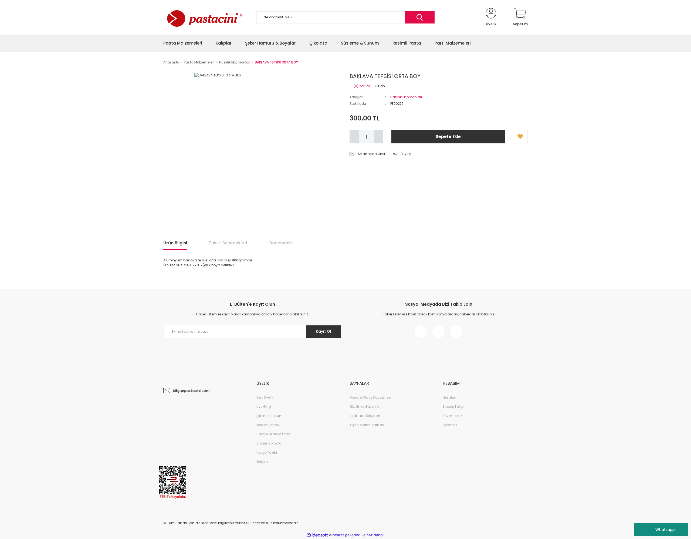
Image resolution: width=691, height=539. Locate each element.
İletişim (262, 461)
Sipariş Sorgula (269, 443)
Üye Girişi (263, 406)
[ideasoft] (317, 535)
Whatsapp (665, 529)
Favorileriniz (452, 415)
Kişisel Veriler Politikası (367, 425)
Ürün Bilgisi (175, 243)
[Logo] (204, 17)
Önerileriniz (280, 243)
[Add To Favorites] (520, 136)
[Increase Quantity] (378, 136)
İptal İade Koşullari (365, 415)
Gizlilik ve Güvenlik (364, 406)
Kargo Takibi (266, 452)
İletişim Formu (267, 425)
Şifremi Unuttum (269, 415)
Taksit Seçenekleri (228, 243)
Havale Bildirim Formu (274, 434)
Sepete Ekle (448, 136)
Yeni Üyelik (264, 397)
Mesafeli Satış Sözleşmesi (370, 397)
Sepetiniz (450, 425)
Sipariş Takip (453, 406)
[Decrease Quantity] (354, 136)
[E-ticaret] (345, 535)
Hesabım (450, 397)
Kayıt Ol (323, 331)
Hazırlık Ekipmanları (406, 97)
